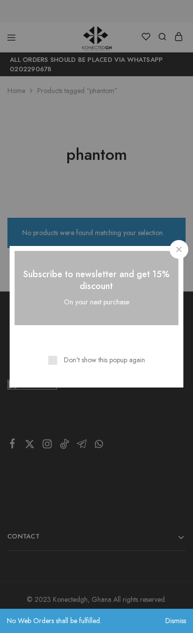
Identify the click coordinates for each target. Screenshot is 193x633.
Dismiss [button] (175, 621)
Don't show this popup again (104, 360)
